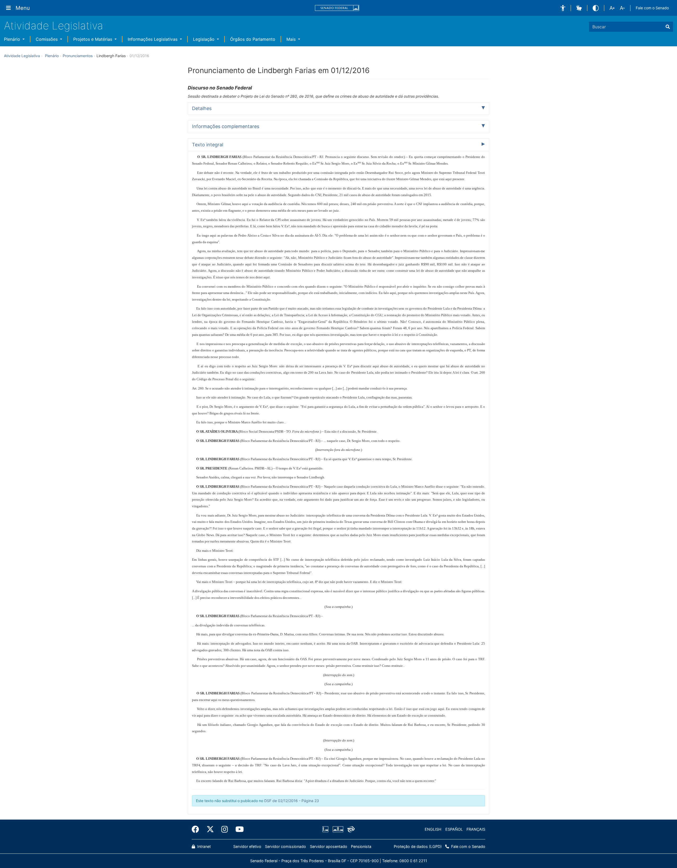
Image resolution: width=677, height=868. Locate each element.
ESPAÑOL (454, 829)
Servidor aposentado (328, 846)
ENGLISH (433, 829)
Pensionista (361, 846)
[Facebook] (197, 829)
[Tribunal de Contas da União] (350, 829)
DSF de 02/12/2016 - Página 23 (291, 800)
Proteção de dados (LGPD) (418, 846)
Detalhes (202, 108)
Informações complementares (225, 126)
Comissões (47, 39)
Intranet (203, 846)
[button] (562, 8)
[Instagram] (225, 829)
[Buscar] (667, 26)
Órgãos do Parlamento (252, 39)
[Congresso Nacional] (337, 829)
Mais (291, 39)
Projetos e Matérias (93, 39)
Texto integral (207, 144)
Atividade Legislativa (53, 25)
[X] (210, 829)
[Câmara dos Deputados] (326, 829)
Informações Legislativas (153, 39)
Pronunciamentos (78, 55)
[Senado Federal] (337, 8)
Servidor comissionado (285, 846)
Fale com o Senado (652, 8)
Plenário (12, 39)
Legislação (204, 39)
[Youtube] (238, 829)
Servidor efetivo (247, 846)
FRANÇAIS (475, 829)
